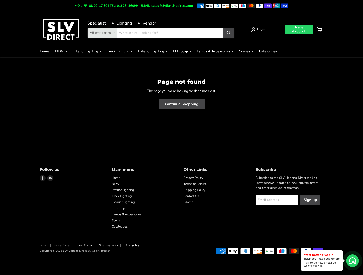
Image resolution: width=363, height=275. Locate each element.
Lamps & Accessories (214, 51)
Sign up (310, 199)
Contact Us (191, 196)
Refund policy (131, 245)
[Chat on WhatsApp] (352, 260)
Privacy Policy (193, 178)
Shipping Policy (194, 190)
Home (44, 51)
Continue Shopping (182, 104)
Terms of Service (195, 184)
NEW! (60, 51)
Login (261, 29)
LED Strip (181, 51)
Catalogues (268, 51)
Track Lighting (118, 51)
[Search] (228, 33)
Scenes (245, 51)
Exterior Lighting (151, 51)
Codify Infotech (101, 251)
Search (188, 202)
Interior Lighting (86, 51)
